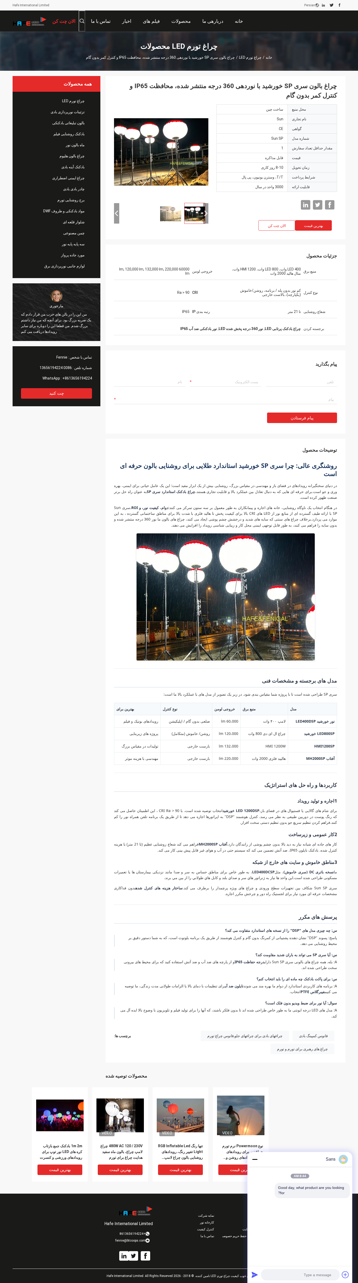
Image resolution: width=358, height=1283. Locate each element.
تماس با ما (207, 1236)
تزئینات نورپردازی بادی (68, 112)
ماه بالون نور (75, 145)
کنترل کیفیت (205, 1229)
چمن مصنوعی (74, 233)
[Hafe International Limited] (30, 21)
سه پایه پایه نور (73, 244)
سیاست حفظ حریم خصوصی (240, 1236)
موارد (254, 1222)
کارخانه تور (207, 1222)
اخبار (254, 1215)
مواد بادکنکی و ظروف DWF (64, 211)
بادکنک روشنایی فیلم (69, 134)
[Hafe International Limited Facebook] (339, 5)
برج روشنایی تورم (71, 200)
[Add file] (345, 1274)
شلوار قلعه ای (74, 222)
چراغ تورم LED (250, 57)
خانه (269, 57)
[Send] (255, 1274)
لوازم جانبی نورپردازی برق (64, 266)
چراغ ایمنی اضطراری (68, 178)
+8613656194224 (77, 378)
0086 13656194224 (56, 368)
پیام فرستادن (302, 417)
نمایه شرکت (206, 1215)
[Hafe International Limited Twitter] (332, 5)
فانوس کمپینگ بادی (313, 1036)
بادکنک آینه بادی (73, 167)
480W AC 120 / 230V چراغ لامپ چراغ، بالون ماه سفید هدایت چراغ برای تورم (121, 1152)
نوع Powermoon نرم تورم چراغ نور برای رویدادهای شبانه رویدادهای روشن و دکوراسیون (242, 1152)
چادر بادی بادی (74, 189)
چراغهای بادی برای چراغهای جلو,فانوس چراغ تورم (245, 1036)
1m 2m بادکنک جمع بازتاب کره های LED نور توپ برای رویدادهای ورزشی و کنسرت (61, 1152)
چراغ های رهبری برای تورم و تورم (302, 1049)
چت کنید (56, 393)
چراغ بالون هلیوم (72, 156)
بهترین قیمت (313, 226)
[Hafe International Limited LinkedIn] (323, 5)
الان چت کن (277, 226)
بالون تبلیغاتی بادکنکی (68, 123)
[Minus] (255, 1159)
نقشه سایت (250, 1229)
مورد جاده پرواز (73, 255)
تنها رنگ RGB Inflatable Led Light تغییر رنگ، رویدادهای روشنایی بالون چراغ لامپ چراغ (180, 1152)
